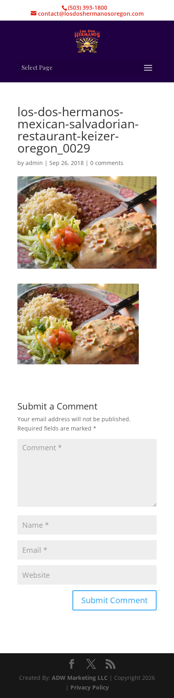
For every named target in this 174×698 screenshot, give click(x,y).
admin (34, 163)
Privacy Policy (89, 687)
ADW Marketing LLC (80, 677)
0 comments (106, 163)
